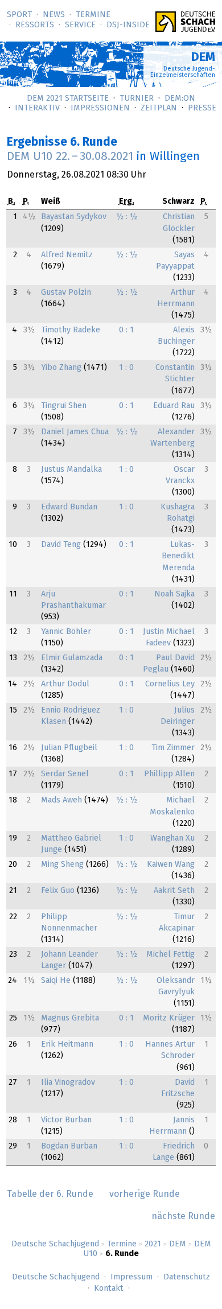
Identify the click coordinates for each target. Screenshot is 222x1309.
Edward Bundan (69, 507)
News (54, 15)
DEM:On (180, 98)
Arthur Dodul (65, 684)
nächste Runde (183, 1216)
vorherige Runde (144, 1194)
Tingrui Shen (64, 406)
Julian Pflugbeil (69, 748)
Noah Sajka (174, 594)
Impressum (131, 1277)
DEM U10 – (70, 156)
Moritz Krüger (169, 1018)
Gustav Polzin (66, 293)
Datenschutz (186, 1277)
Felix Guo (58, 891)
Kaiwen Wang (171, 864)
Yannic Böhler (66, 632)
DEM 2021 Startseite (68, 98)
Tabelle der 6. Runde (50, 1194)
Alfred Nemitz (67, 255)
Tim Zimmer (173, 748)
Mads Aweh (61, 800)
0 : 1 (126, 330)
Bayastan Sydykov (73, 217)
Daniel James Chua (75, 432)
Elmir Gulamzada (71, 658)
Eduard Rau (174, 406)
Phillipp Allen (169, 774)
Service (80, 25)
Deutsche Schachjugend (55, 1244)
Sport (19, 15)
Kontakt (109, 1288)
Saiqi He (56, 981)
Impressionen (100, 108)
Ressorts (34, 25)
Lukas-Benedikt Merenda (178, 556)
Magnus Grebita (70, 1018)
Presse (202, 108)
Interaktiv (37, 108)
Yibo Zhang (61, 368)
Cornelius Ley (170, 684)
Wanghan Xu (172, 838)
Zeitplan (159, 108)
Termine (93, 15)
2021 (153, 1244)
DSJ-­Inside (128, 25)
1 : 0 (126, 368)
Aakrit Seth (174, 891)
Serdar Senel (65, 774)
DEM (177, 1244)
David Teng (61, 545)
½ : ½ (126, 217)
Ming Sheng (62, 864)
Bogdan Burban (69, 1146)
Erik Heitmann (67, 1044)
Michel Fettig (170, 954)
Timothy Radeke (70, 330)
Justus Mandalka (71, 470)
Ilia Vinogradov (68, 1082)
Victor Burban (66, 1120)
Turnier (137, 98)
